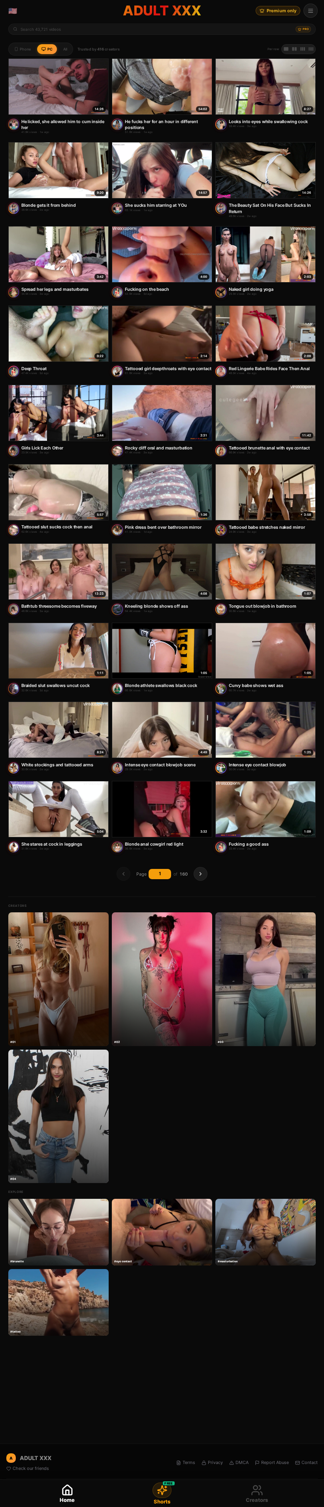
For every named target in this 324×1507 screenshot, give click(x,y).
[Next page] (200, 874)
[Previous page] (123, 874)
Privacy (215, 1462)
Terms (189, 1462)
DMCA (242, 1462)
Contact (309, 1462)
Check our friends (31, 1468)
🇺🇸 (12, 11)
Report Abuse (275, 1462)
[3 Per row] (303, 49)
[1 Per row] (286, 49)
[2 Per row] (294, 49)
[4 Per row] (311, 49)
